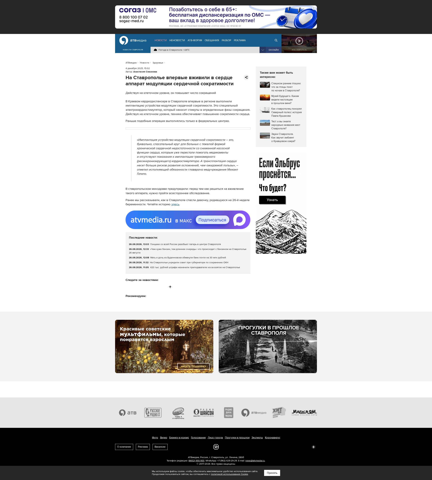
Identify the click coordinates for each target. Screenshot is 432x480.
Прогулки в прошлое (237, 437)
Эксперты (257, 437)
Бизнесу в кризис (179, 437)
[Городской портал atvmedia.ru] (254, 413)
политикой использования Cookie (229, 474)
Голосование (198, 437)
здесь (175, 204)
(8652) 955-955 (196, 460)
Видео (163, 437)
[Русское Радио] (153, 413)
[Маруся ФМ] (304, 413)
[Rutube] (163, 287)
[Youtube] (156, 287)
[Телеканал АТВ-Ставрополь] (127, 413)
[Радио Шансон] (203, 413)
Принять (272, 473)
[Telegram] (135, 287)
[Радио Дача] (228, 413)
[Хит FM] (279, 413)
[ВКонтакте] (128, 287)
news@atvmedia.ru (255, 460)
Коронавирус (272, 437)
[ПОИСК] (276, 40)
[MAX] (149, 287)
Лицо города (215, 437)
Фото (155, 437)
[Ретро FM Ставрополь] (178, 413)
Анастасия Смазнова (145, 71)
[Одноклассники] (142, 287)
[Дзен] (170, 287)
